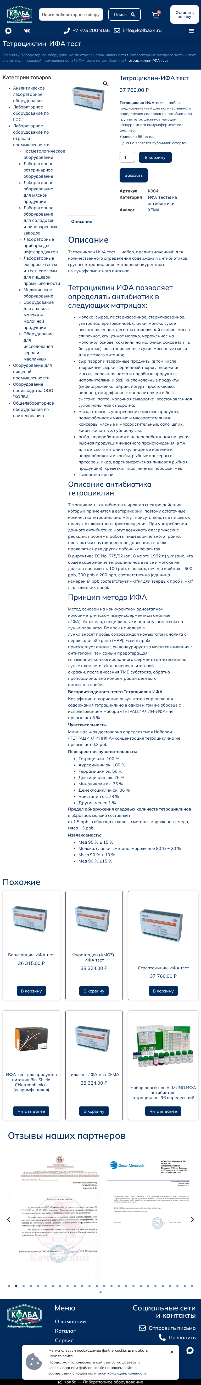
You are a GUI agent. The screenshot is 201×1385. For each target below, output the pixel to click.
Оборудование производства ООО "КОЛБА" (33, 390)
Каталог (65, 1330)
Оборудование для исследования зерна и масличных (39, 346)
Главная (10, 55)
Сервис (64, 1340)
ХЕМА (154, 209)
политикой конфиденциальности (117, 1373)
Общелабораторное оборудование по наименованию (33, 409)
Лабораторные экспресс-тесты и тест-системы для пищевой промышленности (42, 270)
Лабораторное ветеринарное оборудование (38, 170)
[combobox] (71, 14)
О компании (70, 1321)
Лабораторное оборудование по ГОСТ (31, 113)
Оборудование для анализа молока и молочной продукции (39, 315)
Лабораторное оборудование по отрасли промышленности (73, 55)
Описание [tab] (81, 221)
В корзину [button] (31, 991)
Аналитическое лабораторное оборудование (29, 94)
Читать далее (31, 1111)
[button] (191, 30)
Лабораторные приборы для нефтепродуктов (41, 245)
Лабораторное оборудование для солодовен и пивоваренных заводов (40, 220)
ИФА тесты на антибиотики (100, 60)
